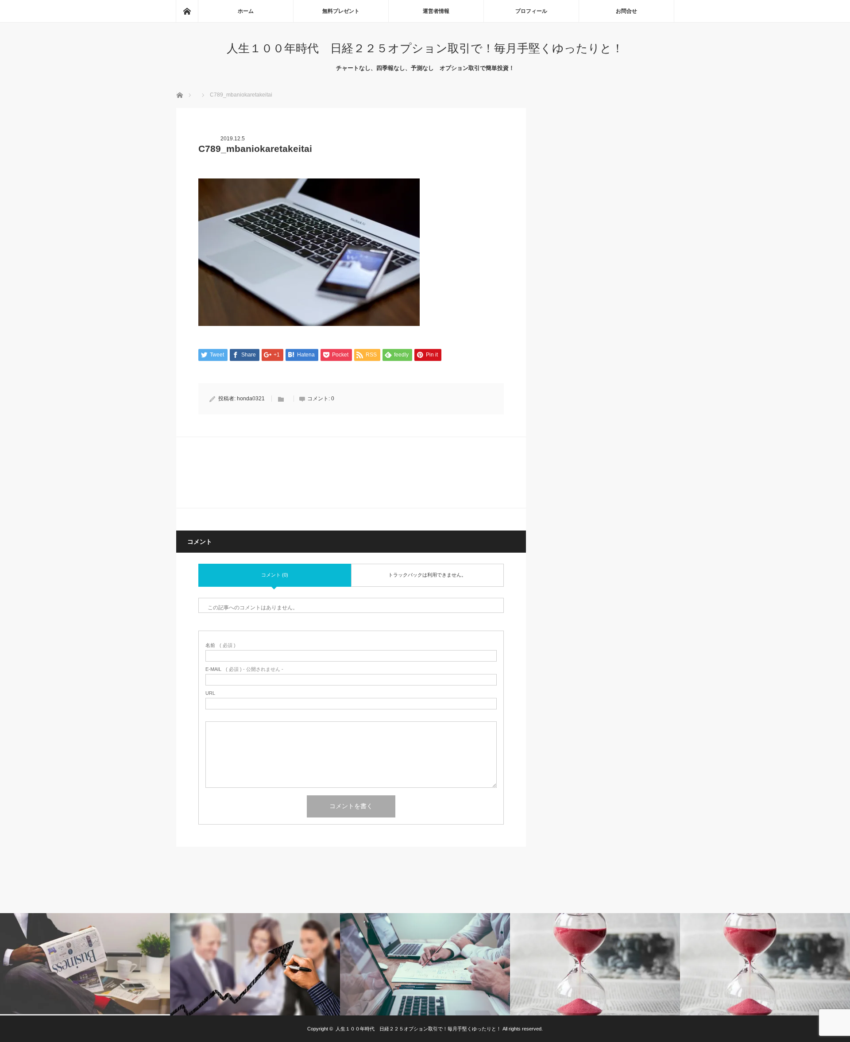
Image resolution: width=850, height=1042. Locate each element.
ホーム (246, 11)
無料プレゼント (340, 11)
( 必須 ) (220, 645)
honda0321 (251, 398)
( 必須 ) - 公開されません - (244, 669)
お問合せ (626, 11)
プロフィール (531, 11)
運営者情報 (436, 11)
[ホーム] (187, 11)
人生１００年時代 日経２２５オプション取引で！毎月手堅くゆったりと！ (425, 48)
